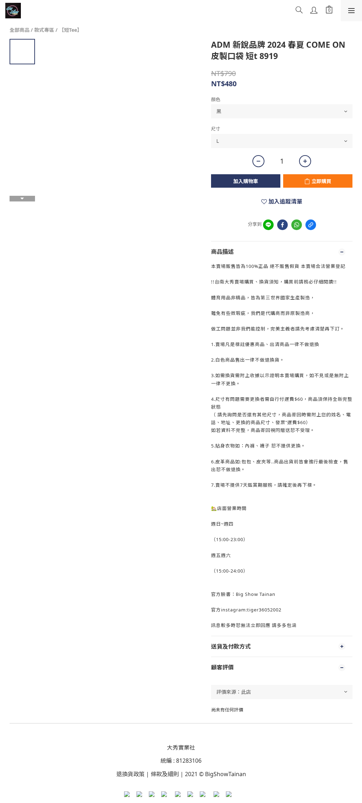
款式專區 (44, 30)
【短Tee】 (70, 30)
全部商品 (19, 30)
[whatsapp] (296, 224)
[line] (268, 224)
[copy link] (310, 224)
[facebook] (282, 224)
